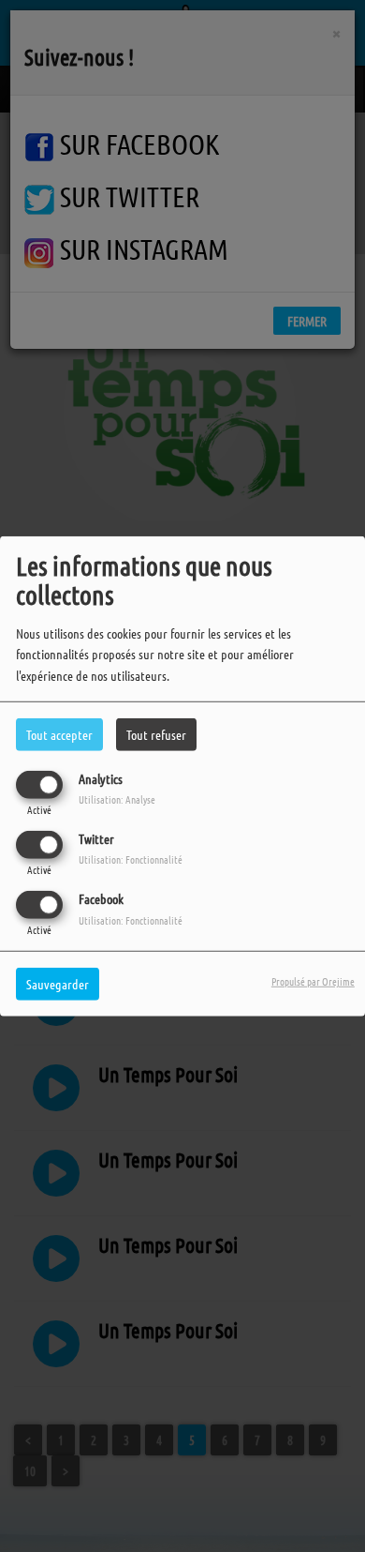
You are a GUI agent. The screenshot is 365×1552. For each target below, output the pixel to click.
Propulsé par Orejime (313, 980)
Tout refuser (156, 733)
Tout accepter (59, 733)
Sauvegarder (57, 983)
